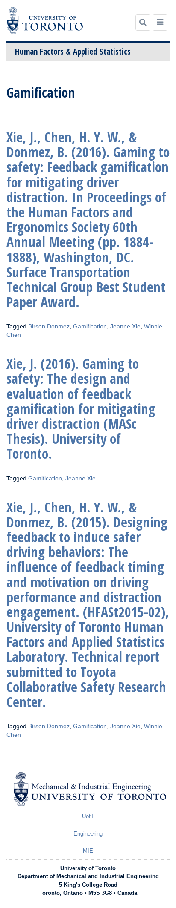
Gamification (90, 326)
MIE (88, 851)
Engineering (88, 833)
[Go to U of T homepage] (44, 20)
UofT (88, 816)
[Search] (142, 22)
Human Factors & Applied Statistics (73, 51)
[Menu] (160, 22)
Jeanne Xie (125, 326)
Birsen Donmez (49, 326)
